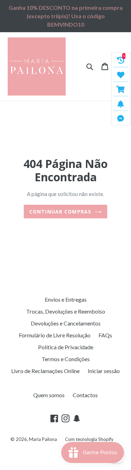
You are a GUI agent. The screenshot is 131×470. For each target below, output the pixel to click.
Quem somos (49, 395)
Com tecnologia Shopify (89, 439)
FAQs (105, 335)
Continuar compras (60, 211)
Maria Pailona (43, 439)
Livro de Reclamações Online (45, 370)
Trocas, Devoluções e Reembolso (65, 311)
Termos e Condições (66, 359)
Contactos (85, 395)
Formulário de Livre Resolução (54, 335)
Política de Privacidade (65, 347)
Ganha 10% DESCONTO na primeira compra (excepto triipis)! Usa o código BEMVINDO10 (66, 16)
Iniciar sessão (104, 370)
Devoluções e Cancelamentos (66, 323)
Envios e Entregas (66, 299)
